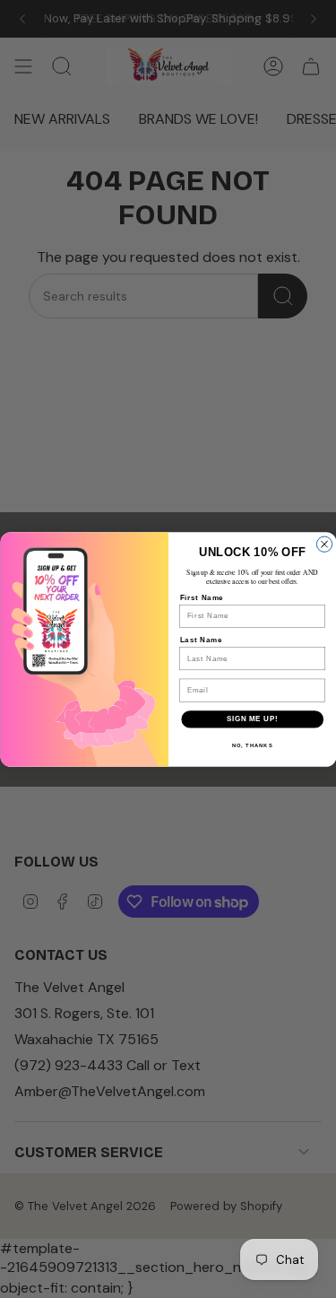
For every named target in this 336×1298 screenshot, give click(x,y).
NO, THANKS (251, 745)
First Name (201, 597)
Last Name (200, 639)
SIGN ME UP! (252, 718)
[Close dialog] (324, 544)
